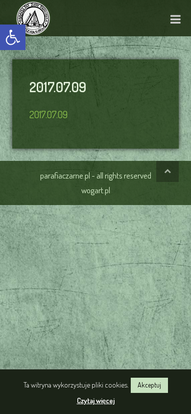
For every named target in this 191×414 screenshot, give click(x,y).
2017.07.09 (48, 114)
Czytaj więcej (96, 400)
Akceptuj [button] (149, 385)
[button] (12, 37)
